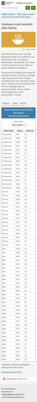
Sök (27, 8)
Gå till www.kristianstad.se (12, 397)
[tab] (6, 103)
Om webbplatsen (8, 389)
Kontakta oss (6, 391)
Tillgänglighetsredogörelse (12, 394)
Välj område (18, 121)
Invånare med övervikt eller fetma (16, 17)
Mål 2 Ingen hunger (25, 14)
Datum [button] (20, 131)
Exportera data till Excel (11, 372)
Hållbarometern (8, 14)
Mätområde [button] (8, 131)
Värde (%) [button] (30, 131)
